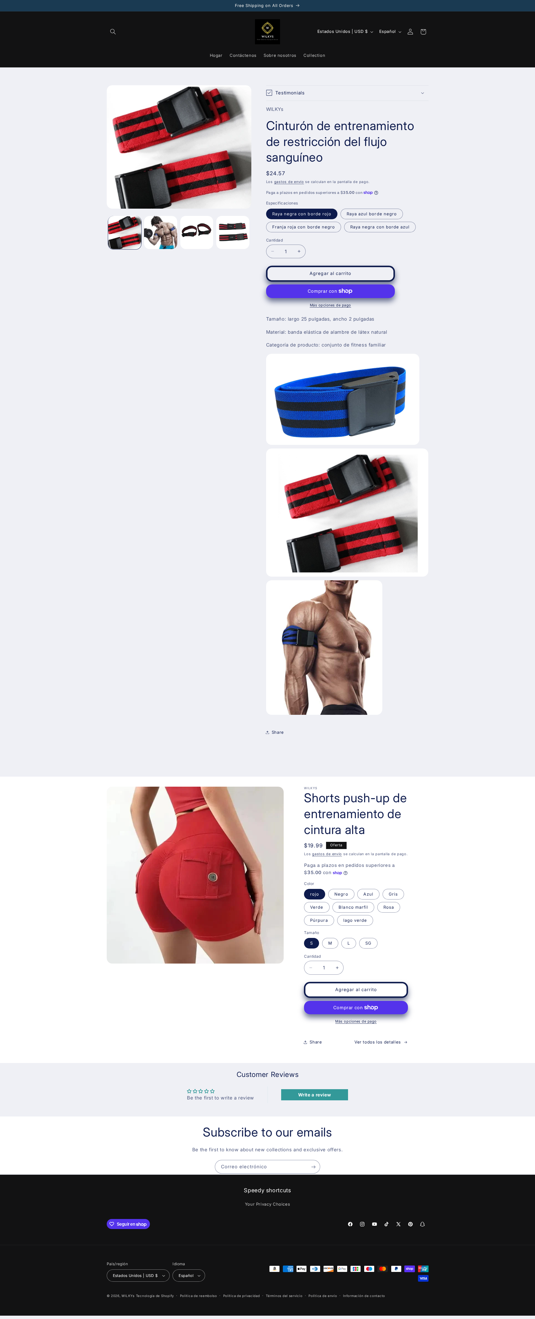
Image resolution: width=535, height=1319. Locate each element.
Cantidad (274, 240)
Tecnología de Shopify (155, 1296)
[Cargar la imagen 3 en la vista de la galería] (196, 232)
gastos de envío (289, 181)
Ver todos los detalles (377, 1042)
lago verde (355, 920)
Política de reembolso (198, 1296)
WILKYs (127, 1296)
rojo (314, 894)
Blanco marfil (353, 907)
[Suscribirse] (313, 1167)
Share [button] (278, 732)
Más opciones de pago (330, 305)
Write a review (314, 1095)
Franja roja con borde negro (303, 226)
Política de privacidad (241, 1296)
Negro (341, 894)
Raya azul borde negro (372, 213)
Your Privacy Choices (267, 1204)
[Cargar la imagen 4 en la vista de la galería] (232, 232)
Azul (368, 894)
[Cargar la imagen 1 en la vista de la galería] (124, 232)
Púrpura (319, 920)
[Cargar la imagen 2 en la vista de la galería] (160, 232)
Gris (393, 894)
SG (368, 943)
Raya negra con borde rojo (301, 213)
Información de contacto (364, 1296)
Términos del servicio (284, 1296)
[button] (113, 31)
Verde (316, 907)
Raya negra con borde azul (380, 226)
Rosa (388, 907)
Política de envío (322, 1296)
